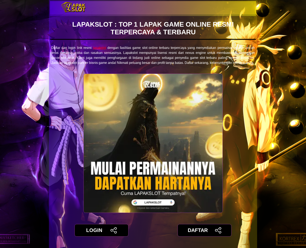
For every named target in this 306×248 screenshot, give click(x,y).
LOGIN (94, 230)
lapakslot (99, 48)
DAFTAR (198, 230)
